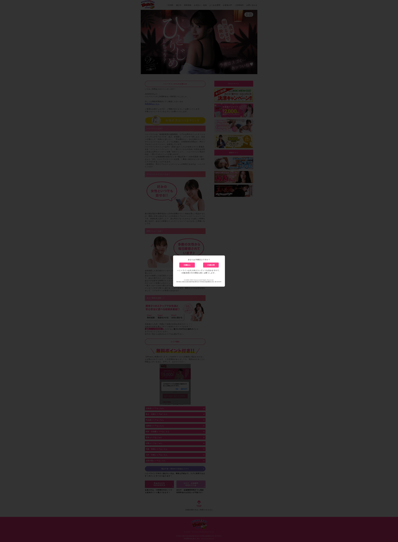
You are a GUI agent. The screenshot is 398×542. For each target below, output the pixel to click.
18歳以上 (187, 265)
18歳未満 (211, 265)
